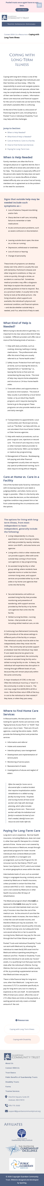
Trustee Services (12, 1091)
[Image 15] (22, 1169)
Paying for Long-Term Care (18, 149)
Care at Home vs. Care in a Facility (21, 140)
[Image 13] (22, 1140)
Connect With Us (10, 34)
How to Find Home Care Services (20, 145)
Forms (8, 1086)
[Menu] (39, 5)
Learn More (22, 10)
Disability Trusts (12, 1082)
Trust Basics (10, 1072)
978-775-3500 (14, 1105)
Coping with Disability (22, 1039)
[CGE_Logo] (22, 1155)
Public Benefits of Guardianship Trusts (21, 1077)
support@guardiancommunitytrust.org (24, 1111)
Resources (23, 34)
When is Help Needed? (16, 132)
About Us (9, 1063)
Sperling (23, 1183)
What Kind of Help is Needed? (19, 136)
